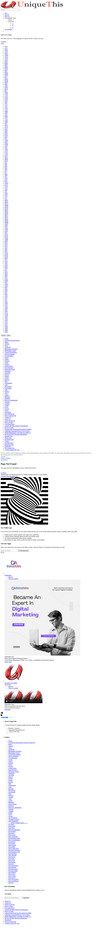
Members (11, 802)
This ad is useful (13, 578)
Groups (10, 816)
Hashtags (11, 806)
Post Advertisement (14, 830)
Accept (3, 456)
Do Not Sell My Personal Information (16, 918)
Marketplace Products (14, 751)
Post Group (11, 877)
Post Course (12, 835)
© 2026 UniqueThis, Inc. (12, 923)
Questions (11, 773)
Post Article (11, 826)
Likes (10, 787)
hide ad (10, 577)
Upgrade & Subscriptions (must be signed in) (21, 742)
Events (10, 760)
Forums (10, 766)
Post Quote (11, 860)
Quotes (10, 780)
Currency (3, 42)
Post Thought (12, 855)
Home (10, 741)
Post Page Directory (14, 850)
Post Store (11, 833)
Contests (10, 811)
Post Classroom (13, 836)
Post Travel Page (13, 879)
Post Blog (11, 824)
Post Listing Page (13, 848)
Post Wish (11, 859)
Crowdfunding (12, 758)
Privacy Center (9, 911)
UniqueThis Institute (14, 754)
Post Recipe (11, 862)
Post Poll (11, 864)
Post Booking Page (14, 838)
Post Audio (11, 847)
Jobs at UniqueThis (10, 921)
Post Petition (12, 872)
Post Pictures (12, 845)
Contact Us (8, 903)
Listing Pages (12, 768)
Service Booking (13, 756)
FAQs (10, 814)
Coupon (10, 797)
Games (10, 801)
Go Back (3, 473)
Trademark (8, 920)
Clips (9, 799)
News (10, 748)
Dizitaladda (8, 575)
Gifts (9, 794)
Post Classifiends (13, 881)
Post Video (11, 843)
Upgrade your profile (11, 683)
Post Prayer (11, 857)
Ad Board (11, 749)
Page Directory (12, 770)
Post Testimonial (13, 865)
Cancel (3, 335)
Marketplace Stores (14, 753)
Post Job (10, 883)
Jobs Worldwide (13, 821)
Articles (10, 746)
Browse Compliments (14, 807)
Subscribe (7, 709)
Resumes (11, 789)
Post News (11, 828)
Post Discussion (13, 869)
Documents (11, 792)
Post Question (12, 853)
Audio (10, 765)
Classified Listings (13, 819)
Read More (4, 460)
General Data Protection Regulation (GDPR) (18, 913)
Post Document (13, 871)
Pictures (10, 763)
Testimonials (12, 785)
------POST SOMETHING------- (18, 823)
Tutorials (11, 809)
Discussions (11, 790)
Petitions (10, 795)
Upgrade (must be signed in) (9, 476)
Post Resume (12, 867)
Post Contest (12, 876)
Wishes (10, 778)
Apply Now (8, 662)
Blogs (10, 744)
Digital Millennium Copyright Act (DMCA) (18, 916)
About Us (7, 901)
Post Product (12, 831)
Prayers (10, 777)
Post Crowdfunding (14, 840)
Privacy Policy (9, 906)
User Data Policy (10, 908)
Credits (10, 812)
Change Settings (6, 458)
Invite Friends (12, 804)
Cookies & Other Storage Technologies (16, 909)
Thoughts (11, 775)
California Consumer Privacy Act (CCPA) (17, 915)
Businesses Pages (13, 771)
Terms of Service (10, 904)
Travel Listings (12, 818)
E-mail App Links (23, 550)
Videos (10, 761)
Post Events (11, 842)
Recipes (10, 782)
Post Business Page (14, 852)
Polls (9, 783)
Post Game (11, 874)
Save (8, 335)
